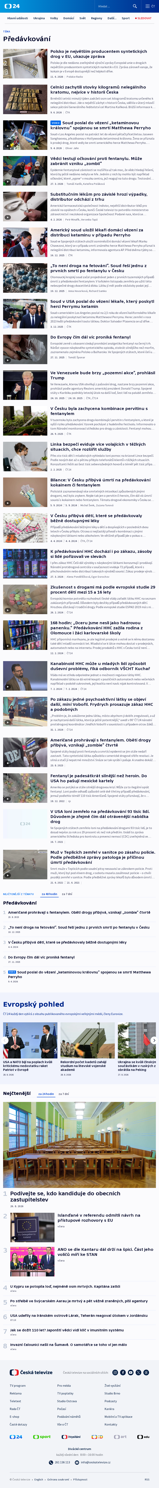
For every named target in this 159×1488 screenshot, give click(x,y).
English (39, 1479)
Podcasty (111, 1401)
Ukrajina (39, 18)
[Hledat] (135, 6)
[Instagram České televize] (115, 1372)
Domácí (68, 18)
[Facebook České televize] (123, 1372)
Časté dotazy (18, 1424)
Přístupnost (80, 1479)
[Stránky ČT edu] (143, 1437)
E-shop (14, 1417)
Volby (54, 18)
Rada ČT (15, 1409)
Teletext (15, 1401)
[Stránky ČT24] (16, 1437)
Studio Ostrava (67, 1401)
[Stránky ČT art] (120, 1437)
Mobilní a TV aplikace (118, 1417)
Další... (112, 18)
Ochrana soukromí (58, 1479)
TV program (18, 1385)
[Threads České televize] (146, 1372)
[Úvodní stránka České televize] (31, 1372)
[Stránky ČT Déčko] (97, 1437)
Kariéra (109, 1409)
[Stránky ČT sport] (42, 1437)
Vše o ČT (62, 1424)
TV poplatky (65, 1393)
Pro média (64, 1385)
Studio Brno (112, 1393)
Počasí (61, 1409)
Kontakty (111, 1424)
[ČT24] (12, 6)
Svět (83, 18)
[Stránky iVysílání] (71, 1437)
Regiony (96, 18)
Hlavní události (17, 18)
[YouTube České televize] (131, 1372)
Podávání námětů (68, 1417)
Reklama (16, 1393)
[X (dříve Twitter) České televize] (138, 1372)
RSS (147, 1479)
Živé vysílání (112, 1385)
